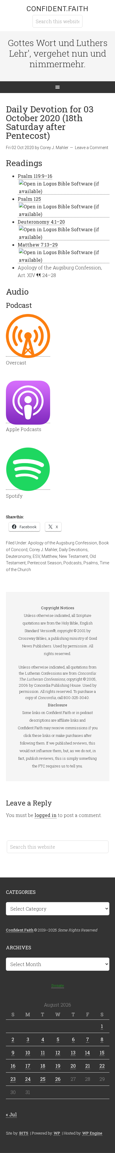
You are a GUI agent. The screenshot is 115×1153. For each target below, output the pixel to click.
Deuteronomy (18, 556)
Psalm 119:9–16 (35, 176)
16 (13, 1066)
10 (27, 1052)
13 (73, 1052)
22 (102, 1066)
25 (42, 1079)
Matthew (49, 556)
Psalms (90, 563)
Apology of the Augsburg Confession (62, 543)
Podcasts (72, 563)
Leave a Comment (91, 147)
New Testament (73, 556)
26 (57, 1079)
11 (43, 1052)
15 (102, 1052)
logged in (45, 815)
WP (57, 1133)
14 (87, 1052)
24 (28, 1079)
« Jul (11, 1114)
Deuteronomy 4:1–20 (41, 222)
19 (57, 1066)
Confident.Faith (57, 9)
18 (42, 1066)
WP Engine (92, 1133)
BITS (23, 1133)
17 (27, 1066)
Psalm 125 (29, 199)
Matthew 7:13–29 (38, 245)
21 (87, 1066)
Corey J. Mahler (43, 549)
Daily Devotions (73, 549)
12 (57, 1052)
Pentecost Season (44, 563)
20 (73, 1066)
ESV (36, 556)
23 (13, 1079)
